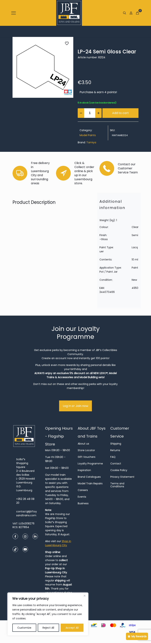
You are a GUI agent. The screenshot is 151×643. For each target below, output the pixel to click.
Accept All (72, 628)
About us (83, 443)
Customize (24, 628)
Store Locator (86, 450)
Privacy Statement (122, 477)
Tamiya (91, 142)
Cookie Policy (118, 470)
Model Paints (88, 135)
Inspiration (84, 470)
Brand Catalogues (89, 477)
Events (82, 497)
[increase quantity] (98, 113)
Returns (115, 450)
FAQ (112, 457)
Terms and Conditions (117, 485)
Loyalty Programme (90, 463)
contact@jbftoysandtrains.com (26, 513)
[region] (47, 614)
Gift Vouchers (86, 457)
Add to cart (120, 113)
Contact (115, 463)
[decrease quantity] (81, 113)
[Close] (84, 595)
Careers (83, 490)
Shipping (115, 443)
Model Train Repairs (90, 483)
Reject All (48, 628)
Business (83, 503)
